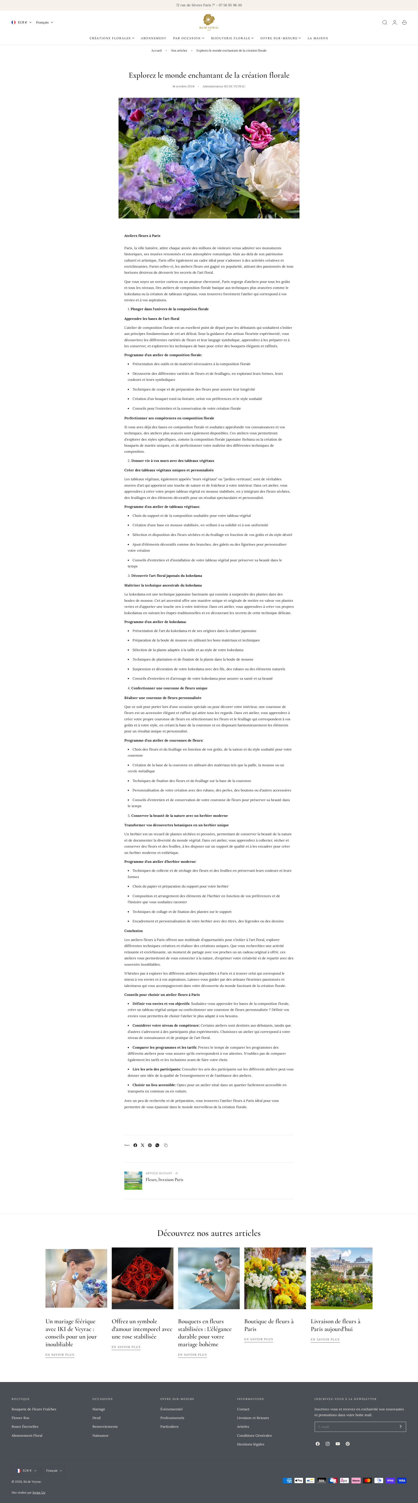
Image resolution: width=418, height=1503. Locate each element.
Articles (243, 1426)
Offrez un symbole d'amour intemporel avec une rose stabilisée (142, 1328)
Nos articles (179, 50)
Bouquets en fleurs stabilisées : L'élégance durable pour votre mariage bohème (205, 1332)
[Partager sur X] (142, 1145)
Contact (243, 1409)
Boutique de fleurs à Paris (269, 1325)
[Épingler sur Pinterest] (150, 1145)
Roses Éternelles (25, 1426)
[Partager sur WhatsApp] (157, 1145)
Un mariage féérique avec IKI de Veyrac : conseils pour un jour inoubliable (71, 1332)
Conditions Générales (254, 1435)
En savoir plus (59, 1354)
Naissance (100, 1435)
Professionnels (172, 1418)
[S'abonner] (400, 1426)
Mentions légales (250, 1444)
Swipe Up (38, 1492)
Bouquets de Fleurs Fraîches (34, 1409)
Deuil (96, 1418)
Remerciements (105, 1426)
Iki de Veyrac (32, 1481)
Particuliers (169, 1426)
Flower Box (20, 1418)
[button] (385, 22)
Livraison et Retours (253, 1418)
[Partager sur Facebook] (135, 1145)
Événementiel (171, 1409)
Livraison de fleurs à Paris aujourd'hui (335, 1325)
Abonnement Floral (27, 1435)
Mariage (98, 1409)
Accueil (156, 50)
